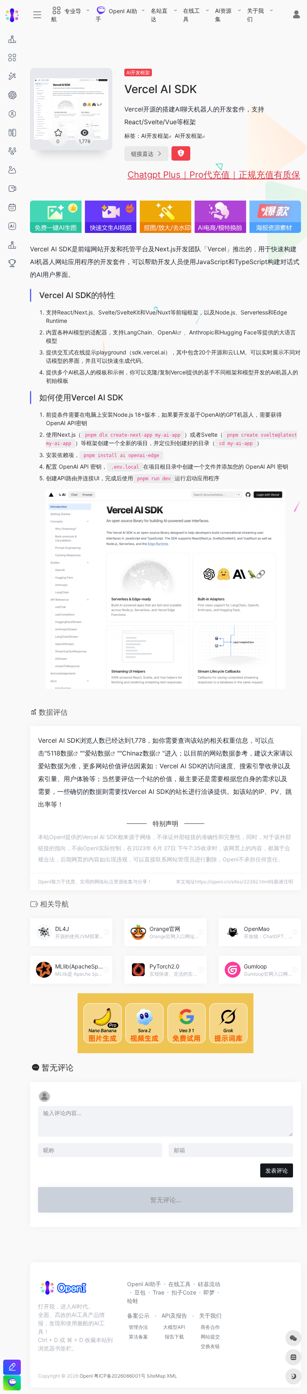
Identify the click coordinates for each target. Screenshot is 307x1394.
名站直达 (159, 14)
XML (172, 1376)
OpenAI (167, 332)
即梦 (209, 1292)
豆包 (140, 1292)
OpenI (86, 1376)
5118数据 (60, 753)
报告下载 (174, 1337)
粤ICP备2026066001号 (120, 1376)
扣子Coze (183, 1292)
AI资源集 (223, 14)
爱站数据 (97, 753)
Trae (158, 1292)
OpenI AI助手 (144, 1284)
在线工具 (191, 14)
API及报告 (174, 1315)
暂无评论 (58, 1067)
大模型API (174, 1327)
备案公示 (138, 1315)
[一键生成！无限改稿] (12, 1367)
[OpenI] (63, 1291)
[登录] (296, 15)
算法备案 (138, 1337)
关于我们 (255, 14)
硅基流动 (209, 1284)
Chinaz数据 (138, 753)
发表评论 (276, 1170)
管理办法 (138, 1327)
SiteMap (156, 1376)
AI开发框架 (138, 73)
